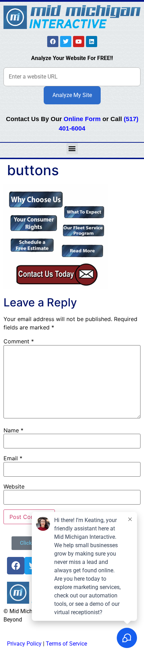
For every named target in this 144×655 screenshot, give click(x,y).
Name (13, 430)
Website (13, 486)
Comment (18, 341)
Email (12, 458)
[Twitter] (65, 41)
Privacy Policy (24, 643)
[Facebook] (52, 41)
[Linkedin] (91, 41)
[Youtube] (78, 41)
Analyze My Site (72, 95)
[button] (72, 148)
